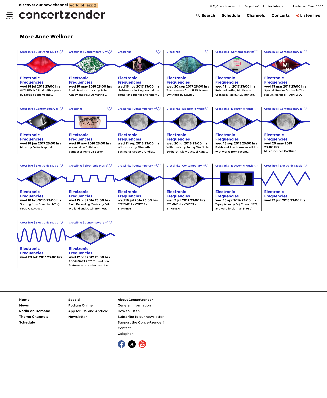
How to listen (129, 311)
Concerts (281, 15)
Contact (124, 328)
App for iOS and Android (88, 311)
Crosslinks (26, 52)
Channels (256, 15)
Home (24, 300)
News (24, 305)
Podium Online (80, 305)
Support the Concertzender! (141, 322)
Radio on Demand (34, 311)
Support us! (251, 6)
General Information (134, 305)
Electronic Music (47, 52)
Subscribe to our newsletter (141, 317)
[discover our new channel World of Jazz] (83, 5)
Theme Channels (33, 317)
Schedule (231, 15)
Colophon (126, 334)
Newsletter (77, 317)
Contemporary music (99, 52)
